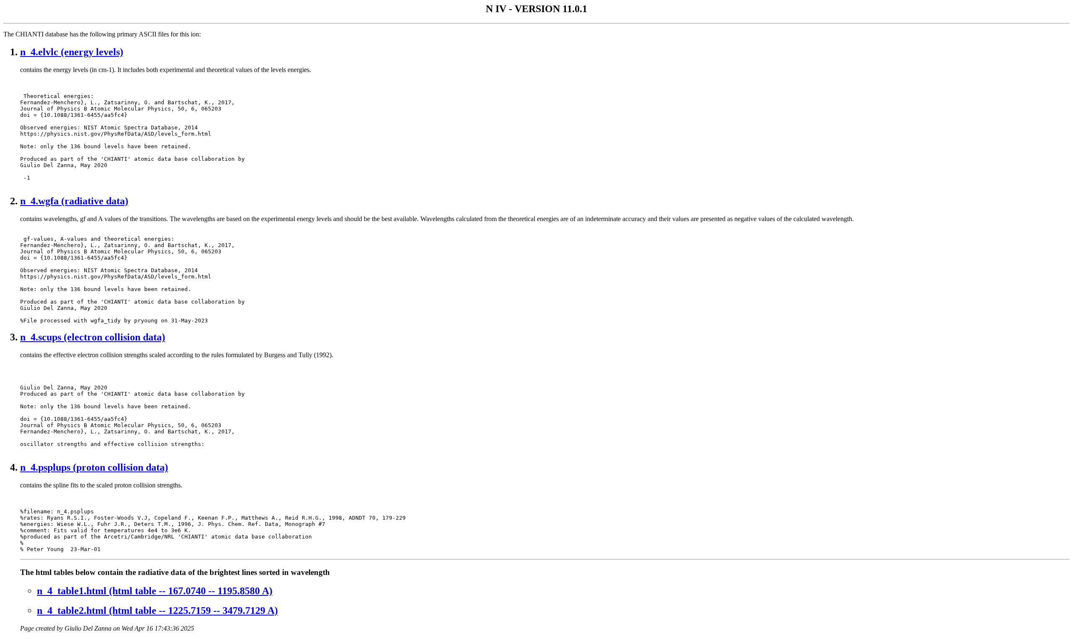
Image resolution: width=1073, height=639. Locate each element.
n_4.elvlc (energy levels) (71, 51)
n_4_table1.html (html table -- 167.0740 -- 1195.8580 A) (154, 590)
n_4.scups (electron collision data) (92, 337)
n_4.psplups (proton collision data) (94, 467)
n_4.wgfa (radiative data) (74, 201)
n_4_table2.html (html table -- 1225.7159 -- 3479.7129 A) (157, 610)
